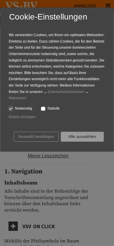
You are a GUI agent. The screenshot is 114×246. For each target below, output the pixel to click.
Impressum (17, 98)
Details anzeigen (22, 117)
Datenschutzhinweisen (66, 92)
